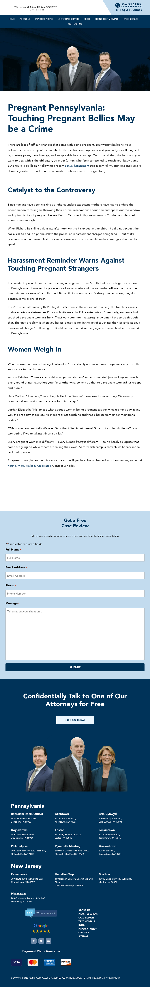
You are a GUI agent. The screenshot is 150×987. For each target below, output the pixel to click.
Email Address (16, 567)
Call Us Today (75, 720)
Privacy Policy (113, 978)
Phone (10, 585)
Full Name (13, 549)
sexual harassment (77, 165)
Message (12, 603)
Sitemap (87, 978)
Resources (98, 978)
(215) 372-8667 (129, 10)
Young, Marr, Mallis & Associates (29, 465)
